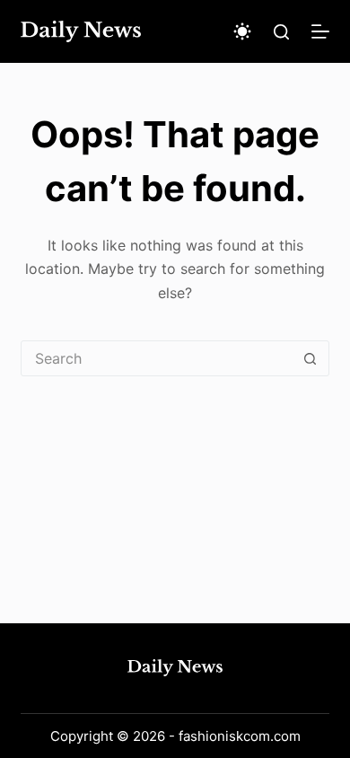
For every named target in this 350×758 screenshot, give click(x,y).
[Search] (281, 32)
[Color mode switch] (242, 31)
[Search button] (310, 358)
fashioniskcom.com (240, 736)
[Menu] (320, 31)
